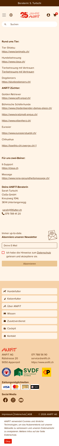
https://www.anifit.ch (42, 362)
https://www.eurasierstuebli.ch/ (19, 133)
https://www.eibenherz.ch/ (16, 120)
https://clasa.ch (10, 168)
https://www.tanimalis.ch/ (15, 51)
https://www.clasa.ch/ (13, 61)
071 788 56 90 (39, 354)
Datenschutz (44, 252)
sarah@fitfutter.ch (12, 210)
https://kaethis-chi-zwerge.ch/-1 (19, 145)
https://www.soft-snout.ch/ (16, 98)
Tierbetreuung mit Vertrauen (18, 71)
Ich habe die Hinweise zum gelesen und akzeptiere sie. (28, 254)
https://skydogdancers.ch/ (16, 81)
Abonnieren (29, 263)
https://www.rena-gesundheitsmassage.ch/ (25, 178)
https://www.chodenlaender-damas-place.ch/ (27, 108)
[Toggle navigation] (4, 15)
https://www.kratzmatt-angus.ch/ (20, 114)
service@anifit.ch (40, 358)
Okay (8, 441)
